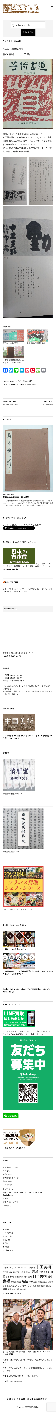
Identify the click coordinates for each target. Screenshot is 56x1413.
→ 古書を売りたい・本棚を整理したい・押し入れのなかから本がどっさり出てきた (28, 972)
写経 (14, 1272)
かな (11, 1267)
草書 (39, 1286)
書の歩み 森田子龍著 (10, 403)
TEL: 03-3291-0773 (12, 656)
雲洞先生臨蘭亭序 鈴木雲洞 (16, 497)
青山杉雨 (23, 1289)
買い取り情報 (8, 1250)
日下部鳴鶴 (19, 1277)
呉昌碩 (24, 1272)
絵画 (24, 1285)
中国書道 (31, 1267)
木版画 (14, 1282)
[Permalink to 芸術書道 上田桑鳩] (28, 128)
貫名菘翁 (48, 1286)
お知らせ (6, 1229)
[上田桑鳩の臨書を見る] (37, 336)
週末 (5, 1289)
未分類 (5, 1243)
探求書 (5, 1199)
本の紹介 (18, 41)
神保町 (9, 1286)
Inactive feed (11, 582)
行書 (43, 1286)
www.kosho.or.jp (10, 569)
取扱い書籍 (7, 1181)
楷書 (19, 1282)
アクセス (6, 1171)
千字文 (18, 1272)
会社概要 (9, 1354)
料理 (12, 1276)
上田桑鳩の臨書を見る (36, 343)
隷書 (13, 1289)
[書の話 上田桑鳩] (13, 336)
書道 (34, 384)
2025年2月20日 (17, 49)
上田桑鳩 (20, 384)
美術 (29, 1285)
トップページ (8, 1189)
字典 (41, 1272)
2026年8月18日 (8, 495)
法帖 (25, 1281)
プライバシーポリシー (11, 1202)
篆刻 (14, 1285)
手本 (7, 1277)
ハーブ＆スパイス (20, 1268)
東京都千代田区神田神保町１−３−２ (18, 653)
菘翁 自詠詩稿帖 (47, 403)
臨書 (34, 1286)
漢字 (36, 1282)
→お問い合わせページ (12, 1381)
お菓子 (5, 1267)
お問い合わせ (8, 1174)
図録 (35, 1272)
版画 (40, 1282)
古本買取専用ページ (11, 1178)
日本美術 (28, 384)
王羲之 (44, 1282)
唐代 (29, 1272)
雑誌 (17, 1289)
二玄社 (5, 1272)
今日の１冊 (8, 41)
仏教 (10, 1272)
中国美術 (9, 1185)
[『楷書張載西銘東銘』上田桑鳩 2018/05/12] (13, 352)
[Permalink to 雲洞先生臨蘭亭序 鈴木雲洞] (28, 458)
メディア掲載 (8, 1233)
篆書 (19, 1286)
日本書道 (28, 1276)
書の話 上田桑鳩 (10, 343)
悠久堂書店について (11, 1167)
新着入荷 (6, 1240)
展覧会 (47, 1272)
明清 (50, 1276)
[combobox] (28, 25)
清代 (31, 1281)
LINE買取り (7, 1206)
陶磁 (9, 1289)
